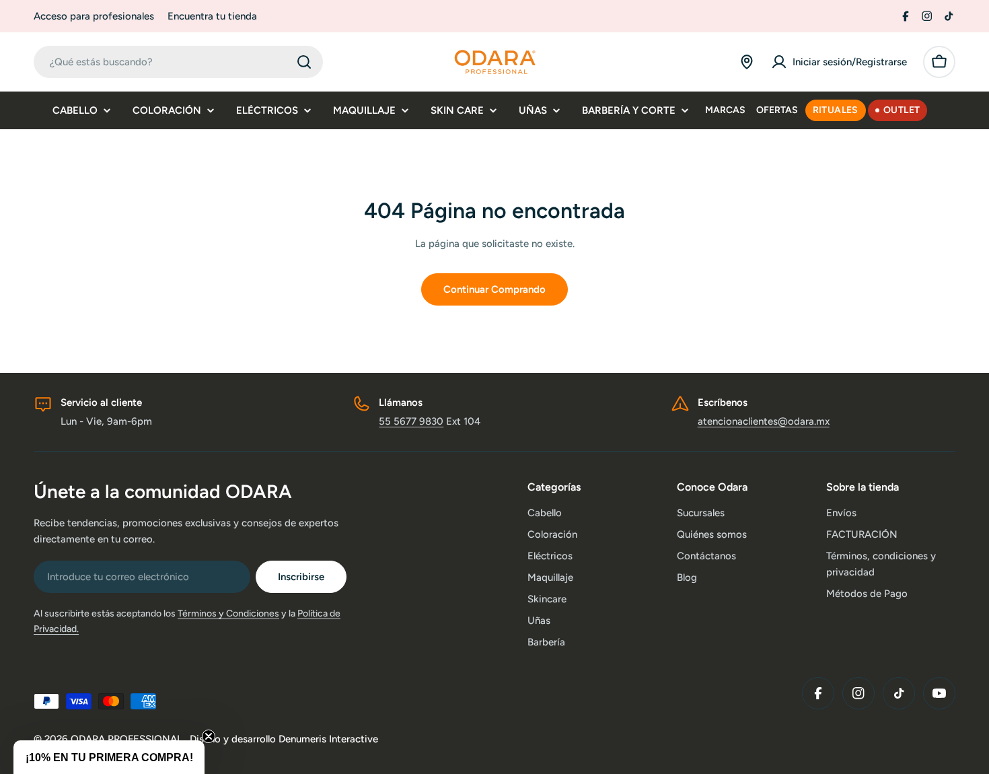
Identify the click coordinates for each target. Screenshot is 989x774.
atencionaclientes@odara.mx (764, 421)
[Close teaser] (208, 736)
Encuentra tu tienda (212, 16)
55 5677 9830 (411, 421)
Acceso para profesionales (94, 16)
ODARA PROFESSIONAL (128, 739)
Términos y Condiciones (228, 613)
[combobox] (178, 62)
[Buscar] (304, 62)
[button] (109, 757)
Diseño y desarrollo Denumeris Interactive (284, 739)
